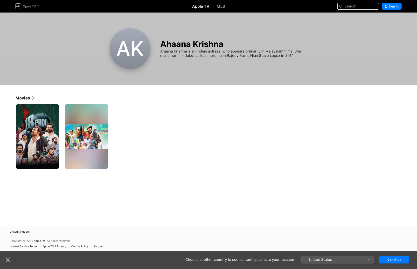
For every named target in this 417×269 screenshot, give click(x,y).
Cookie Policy (80, 246)
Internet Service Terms (23, 246)
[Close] (8, 259)
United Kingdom (20, 231)
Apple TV (200, 6)
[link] (25, 98)
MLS (221, 6)
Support (99, 246)
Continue (394, 260)
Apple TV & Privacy (54, 246)
